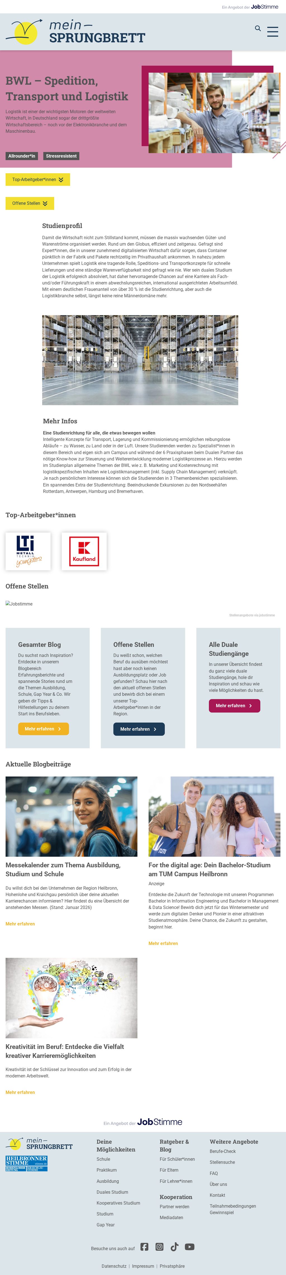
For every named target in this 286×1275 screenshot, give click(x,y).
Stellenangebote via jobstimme (252, 615)
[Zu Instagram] (158, 1248)
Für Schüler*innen (177, 1159)
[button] (260, 28)
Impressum (143, 1266)
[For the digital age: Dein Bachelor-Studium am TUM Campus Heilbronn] (214, 816)
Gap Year (106, 1224)
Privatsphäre (172, 1266)
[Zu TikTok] (173, 1248)
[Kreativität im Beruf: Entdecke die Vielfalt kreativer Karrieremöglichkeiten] (71, 997)
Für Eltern (169, 1170)
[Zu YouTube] (188, 1248)
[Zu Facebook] (143, 1248)
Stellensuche (222, 1162)
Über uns (218, 1184)
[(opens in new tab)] (26, 1163)
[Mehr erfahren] (28, 551)
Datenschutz (114, 1266)
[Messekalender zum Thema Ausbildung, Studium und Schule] (71, 816)
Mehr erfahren (20, 924)
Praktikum (107, 1170)
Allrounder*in (21, 156)
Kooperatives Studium (118, 1203)
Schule (103, 1159)
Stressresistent (61, 156)
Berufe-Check (223, 1151)
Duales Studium (112, 1192)
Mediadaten (171, 1217)
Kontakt (217, 1195)
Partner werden (174, 1206)
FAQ (214, 1173)
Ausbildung (108, 1181)
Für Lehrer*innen (176, 1181)
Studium (105, 1214)
